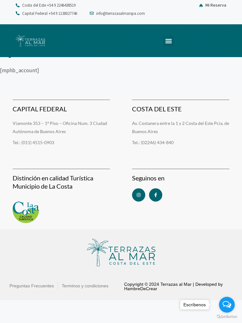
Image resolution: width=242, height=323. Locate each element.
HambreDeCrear (140, 288)
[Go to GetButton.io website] (227, 317)
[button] (169, 41)
